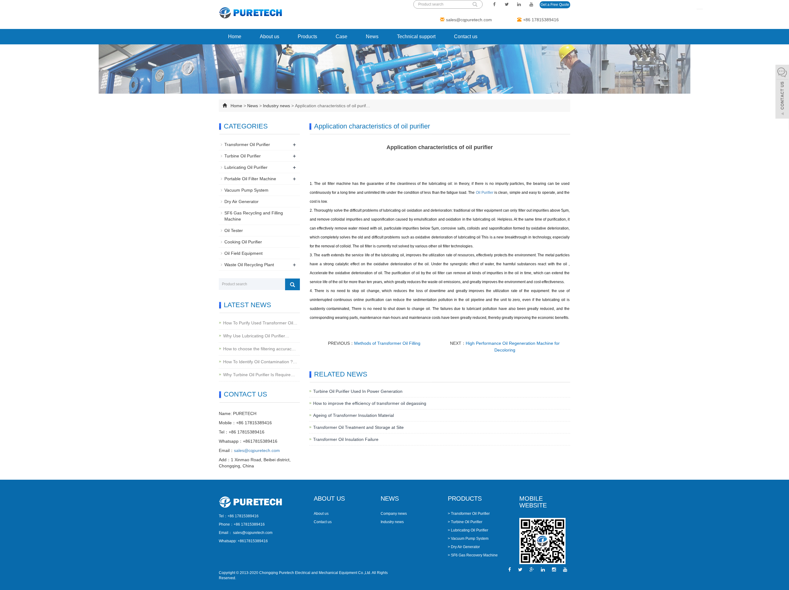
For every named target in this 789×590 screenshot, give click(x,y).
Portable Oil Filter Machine (250, 178)
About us (269, 36)
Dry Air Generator (241, 201)
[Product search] (292, 284)
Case (341, 36)
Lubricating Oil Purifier (246, 167)
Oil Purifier (484, 192)
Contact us (465, 36)
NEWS (390, 498)
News (372, 36)
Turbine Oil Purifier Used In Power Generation (358, 391)
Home (234, 36)
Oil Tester (233, 230)
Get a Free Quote (555, 4)
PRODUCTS (465, 498)
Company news (394, 513)
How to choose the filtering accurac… (259, 348)
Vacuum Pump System (246, 190)
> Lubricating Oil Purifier (468, 530)
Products (307, 36)
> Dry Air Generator (464, 547)
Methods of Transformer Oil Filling (387, 343)
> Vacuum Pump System (468, 538)
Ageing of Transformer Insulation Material (353, 415)
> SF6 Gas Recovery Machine (473, 555)
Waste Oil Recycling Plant (249, 264)
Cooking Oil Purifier (243, 241)
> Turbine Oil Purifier (465, 522)
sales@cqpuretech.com (469, 19)
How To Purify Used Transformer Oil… (260, 322)
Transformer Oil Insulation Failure (345, 439)
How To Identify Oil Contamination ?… (260, 361)
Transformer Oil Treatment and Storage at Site (358, 427)
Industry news (276, 105)
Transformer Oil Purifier (247, 144)
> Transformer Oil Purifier (469, 513)
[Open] (782, 92)
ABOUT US (329, 498)
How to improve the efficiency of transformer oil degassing (369, 403)
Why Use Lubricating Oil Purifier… (256, 335)
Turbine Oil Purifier (242, 155)
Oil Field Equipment (243, 253)
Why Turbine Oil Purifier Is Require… (259, 374)
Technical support (416, 36)
